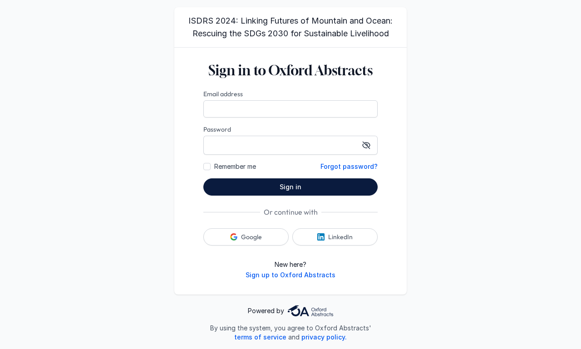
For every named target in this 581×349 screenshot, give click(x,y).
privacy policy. (324, 337)
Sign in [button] (290, 187)
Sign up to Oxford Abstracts (290, 275)
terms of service (260, 337)
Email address (223, 94)
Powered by (266, 311)
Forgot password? (349, 166)
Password (217, 129)
